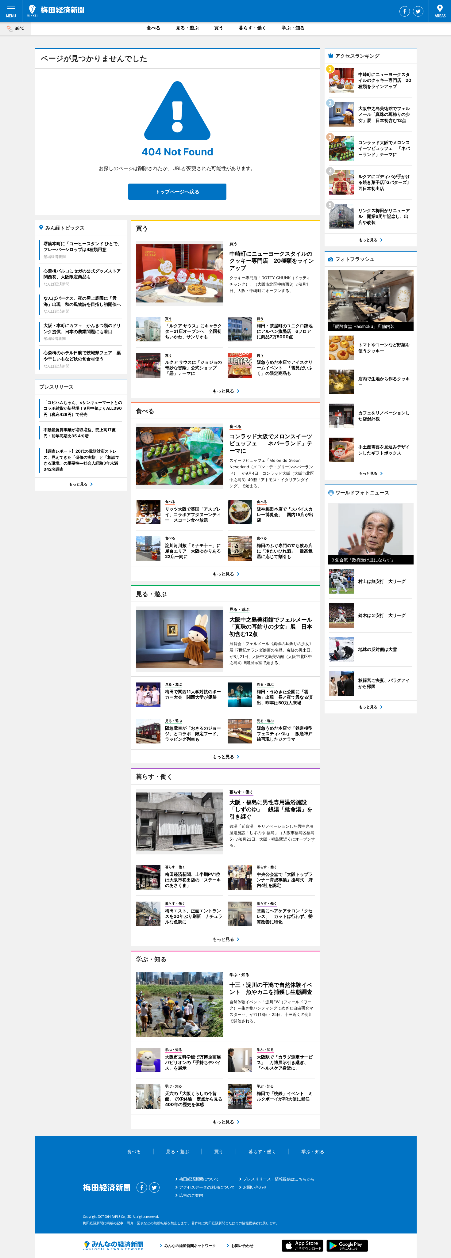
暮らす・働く (252, 28)
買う (218, 28)
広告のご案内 (191, 1195)
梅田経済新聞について (199, 1178)
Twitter (418, 11)
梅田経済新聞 (55, 11)
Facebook (404, 11)
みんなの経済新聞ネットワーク (113, 1245)
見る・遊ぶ (187, 28)
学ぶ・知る (293, 28)
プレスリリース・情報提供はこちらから (279, 1178)
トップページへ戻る (177, 191)
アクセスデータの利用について (207, 1187)
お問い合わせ (255, 1187)
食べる (153, 28)
